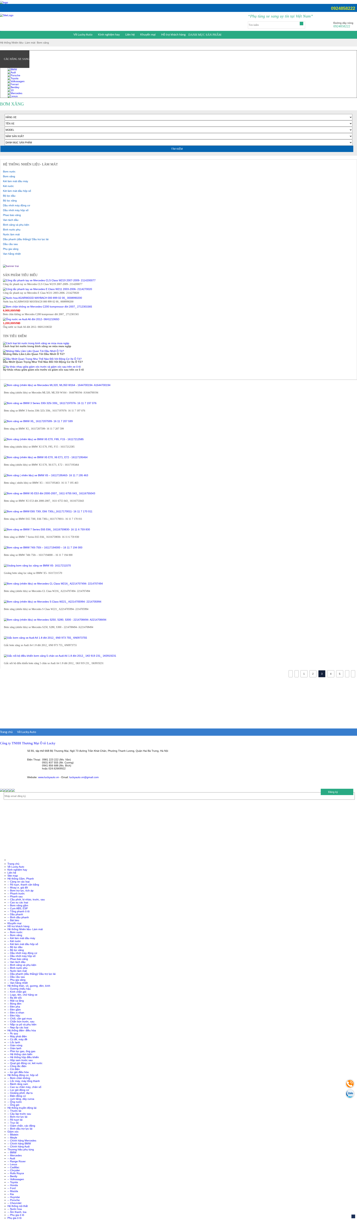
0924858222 (343, 8)
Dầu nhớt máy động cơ (16, 205)
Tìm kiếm (177, 148)
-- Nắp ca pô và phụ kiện (21, 1024)
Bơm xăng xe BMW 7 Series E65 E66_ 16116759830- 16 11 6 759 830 (41, 537)
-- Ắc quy (12, 1033)
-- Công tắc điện (16, 1066)
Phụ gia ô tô (14, 1217)
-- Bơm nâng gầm (17, 905)
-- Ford (11, 1188)
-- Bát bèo (13, 920)
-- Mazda (12, 1191)
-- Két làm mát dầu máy (21, 938)
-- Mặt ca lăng (15, 1000)
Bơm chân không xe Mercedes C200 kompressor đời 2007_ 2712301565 (41, 314)
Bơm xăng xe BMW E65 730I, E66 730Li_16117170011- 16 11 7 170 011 (43, 519)
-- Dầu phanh (15, 914)
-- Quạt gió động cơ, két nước (24, 1063)
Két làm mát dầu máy (15, 181)
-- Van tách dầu (16, 961)
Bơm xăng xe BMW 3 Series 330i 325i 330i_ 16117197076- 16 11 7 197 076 (44, 410)
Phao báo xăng (12, 215)
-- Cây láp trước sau (19, 1113)
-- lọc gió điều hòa (18, 1072)
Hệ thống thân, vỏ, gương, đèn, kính (28, 985)
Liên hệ (130, 34)
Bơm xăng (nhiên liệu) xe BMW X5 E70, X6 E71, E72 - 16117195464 (41, 464)
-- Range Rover (16, 1161)
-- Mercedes (14, 1155)
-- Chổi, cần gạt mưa (19, 1018)
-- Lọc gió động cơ (18, 1089)
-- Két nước (14, 941)
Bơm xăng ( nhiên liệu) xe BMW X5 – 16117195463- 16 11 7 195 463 (41, 482)
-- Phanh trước (16, 893)
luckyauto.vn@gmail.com (84, 777)
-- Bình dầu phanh (18, 917)
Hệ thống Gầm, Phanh (20, 878)
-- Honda (12, 1185)
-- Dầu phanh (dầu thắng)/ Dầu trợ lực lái (31, 973)
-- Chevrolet (14, 1203)
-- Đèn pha (13, 1006)
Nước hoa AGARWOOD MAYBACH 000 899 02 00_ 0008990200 (38, 301)
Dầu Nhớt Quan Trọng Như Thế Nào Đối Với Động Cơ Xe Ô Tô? (43, 361)
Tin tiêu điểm (15, 336)
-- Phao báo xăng (17, 958)
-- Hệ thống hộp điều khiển (23, 1057)
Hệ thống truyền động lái (21, 1107)
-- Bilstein (12, 1134)
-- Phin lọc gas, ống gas (21, 1051)
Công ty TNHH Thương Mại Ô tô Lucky (27, 743)
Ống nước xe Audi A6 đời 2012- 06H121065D (27, 327)
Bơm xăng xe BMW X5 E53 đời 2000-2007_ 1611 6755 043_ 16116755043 (44, 500)
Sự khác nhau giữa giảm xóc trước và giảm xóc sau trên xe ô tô (43, 369)
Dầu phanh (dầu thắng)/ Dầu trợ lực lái (26, 239)
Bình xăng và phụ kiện (16, 224)
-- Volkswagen (15, 1179)
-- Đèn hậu (13, 1015)
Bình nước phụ (11, 229)
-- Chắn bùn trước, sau (20, 1021)
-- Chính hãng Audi (18, 1146)
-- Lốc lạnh (13, 1042)
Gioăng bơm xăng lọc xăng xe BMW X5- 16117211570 (33, 573)
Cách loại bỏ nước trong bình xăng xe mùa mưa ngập (37, 346)
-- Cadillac (13, 1167)
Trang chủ (6, 732)
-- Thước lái (14, 1110)
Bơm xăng (43, 42)
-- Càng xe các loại (18, 881)
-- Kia (10, 1194)
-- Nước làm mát (17, 970)
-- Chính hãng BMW (19, 1143)
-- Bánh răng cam (17, 1083)
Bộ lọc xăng (10, 200)
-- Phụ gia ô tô (15, 1214)
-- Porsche (13, 1200)
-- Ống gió (13, 1104)
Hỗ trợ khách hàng (173, 34)
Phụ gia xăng (10, 248)
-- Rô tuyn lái (14, 1119)
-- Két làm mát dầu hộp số (22, 944)
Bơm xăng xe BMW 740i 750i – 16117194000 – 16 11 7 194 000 (38, 555)
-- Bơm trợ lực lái (17, 1116)
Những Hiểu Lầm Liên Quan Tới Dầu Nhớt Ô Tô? (34, 354)
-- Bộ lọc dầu (14, 947)
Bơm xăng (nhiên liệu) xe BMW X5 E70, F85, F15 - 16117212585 (39, 446)
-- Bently (12, 1176)
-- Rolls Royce (15, 1173)
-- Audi (11, 1158)
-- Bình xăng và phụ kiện (21, 964)
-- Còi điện (13, 1069)
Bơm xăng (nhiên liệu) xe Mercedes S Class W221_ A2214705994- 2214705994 (46, 609)
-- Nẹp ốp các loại (17, 1027)
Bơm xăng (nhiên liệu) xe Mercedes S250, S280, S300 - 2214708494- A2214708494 (48, 627)
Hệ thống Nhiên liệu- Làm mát (17, 42)
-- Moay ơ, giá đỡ (17, 887)
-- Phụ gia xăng (16, 979)
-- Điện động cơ (16, 1095)
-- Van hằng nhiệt (17, 982)
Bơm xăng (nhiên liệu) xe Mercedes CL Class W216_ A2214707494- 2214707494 (47, 591)
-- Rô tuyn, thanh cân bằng (23, 884)
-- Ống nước (14, 1101)
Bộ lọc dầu (9, 195)
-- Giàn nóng (14, 1045)
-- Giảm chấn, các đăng (21, 1125)
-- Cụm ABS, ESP (17, 908)
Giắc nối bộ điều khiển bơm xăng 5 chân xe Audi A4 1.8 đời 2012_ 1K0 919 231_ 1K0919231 (54, 663)
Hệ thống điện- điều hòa (21, 1030)
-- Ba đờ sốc (14, 997)
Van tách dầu (10, 219)
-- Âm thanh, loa (16, 1211)
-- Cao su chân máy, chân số (24, 1086)
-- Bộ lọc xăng (15, 950)
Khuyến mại (148, 34)
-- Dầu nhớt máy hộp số (21, 955)
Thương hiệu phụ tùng (20, 1149)
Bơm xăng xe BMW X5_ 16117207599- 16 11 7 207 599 (34, 428)
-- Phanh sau (15, 896)
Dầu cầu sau (10, 244)
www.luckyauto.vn (48, 777)
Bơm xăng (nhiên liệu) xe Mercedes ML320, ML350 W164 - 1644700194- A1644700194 (51, 392)
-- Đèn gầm (14, 1009)
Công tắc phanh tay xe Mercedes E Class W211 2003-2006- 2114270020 (41, 293)
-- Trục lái (13, 1122)
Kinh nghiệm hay (109, 34)
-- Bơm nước (14, 932)
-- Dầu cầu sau (16, 976)
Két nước (8, 186)
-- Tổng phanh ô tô (18, 911)
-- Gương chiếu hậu (19, 988)
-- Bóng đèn (14, 1003)
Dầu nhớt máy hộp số (15, 210)
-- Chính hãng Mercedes (21, 1140)
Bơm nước (9, 171)
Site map (12, 875)
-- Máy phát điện (17, 1036)
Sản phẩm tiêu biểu (20, 275)
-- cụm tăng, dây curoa (20, 1098)
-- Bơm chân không (18, 1078)
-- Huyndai (13, 1197)
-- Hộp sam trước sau (20, 1060)
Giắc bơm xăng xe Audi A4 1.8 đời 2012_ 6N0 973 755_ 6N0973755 (40, 645)
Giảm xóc (13, 1131)
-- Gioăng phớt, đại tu (20, 1092)
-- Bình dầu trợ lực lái (19, 1128)
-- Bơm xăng (14, 935)
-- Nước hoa (14, 1208)
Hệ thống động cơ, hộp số (22, 1075)
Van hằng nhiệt (12, 253)
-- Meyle (12, 1137)
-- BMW (11, 1152)
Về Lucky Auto (82, 34)
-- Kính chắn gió (16, 991)
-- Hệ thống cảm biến (19, 1054)
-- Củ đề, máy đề (17, 1039)
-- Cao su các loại (17, 902)
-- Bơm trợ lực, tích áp (20, 890)
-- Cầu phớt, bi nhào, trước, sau (26, 899)
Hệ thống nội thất (17, 1206)
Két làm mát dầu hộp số (17, 190)
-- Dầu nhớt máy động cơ (22, 953)
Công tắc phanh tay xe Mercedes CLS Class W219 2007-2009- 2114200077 (42, 284)
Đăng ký (333, 791)
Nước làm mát (11, 234)
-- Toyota (12, 1182)
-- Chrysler (13, 1170)
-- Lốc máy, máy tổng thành (23, 1081)
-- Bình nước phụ (17, 967)
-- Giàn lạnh (14, 1048)
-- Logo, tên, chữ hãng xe (22, 994)
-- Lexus (12, 1164)
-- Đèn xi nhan (15, 1012)
